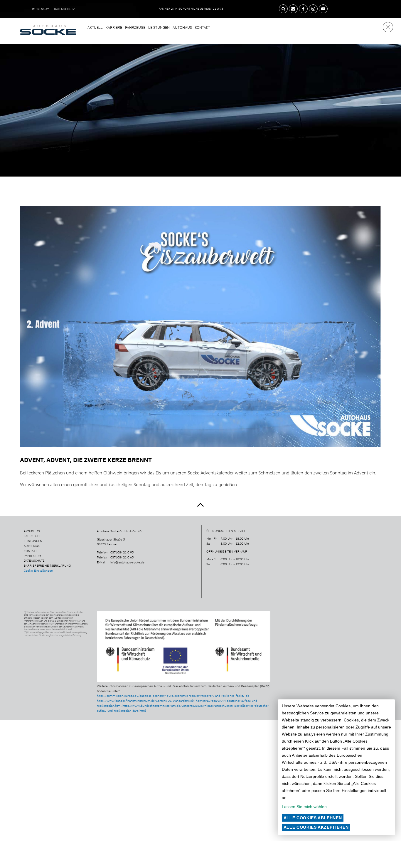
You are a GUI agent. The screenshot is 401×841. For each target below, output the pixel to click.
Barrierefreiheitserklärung (47, 565)
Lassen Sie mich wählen (304, 806)
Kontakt (202, 27)
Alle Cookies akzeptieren (316, 827)
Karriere (114, 27)
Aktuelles (32, 531)
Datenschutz (64, 9)
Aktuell (95, 27)
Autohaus (182, 27)
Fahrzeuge (135, 27)
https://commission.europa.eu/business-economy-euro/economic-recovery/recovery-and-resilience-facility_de (173, 696)
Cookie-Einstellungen (38, 570)
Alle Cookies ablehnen (313, 817)
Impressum (40, 9)
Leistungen (159, 27)
